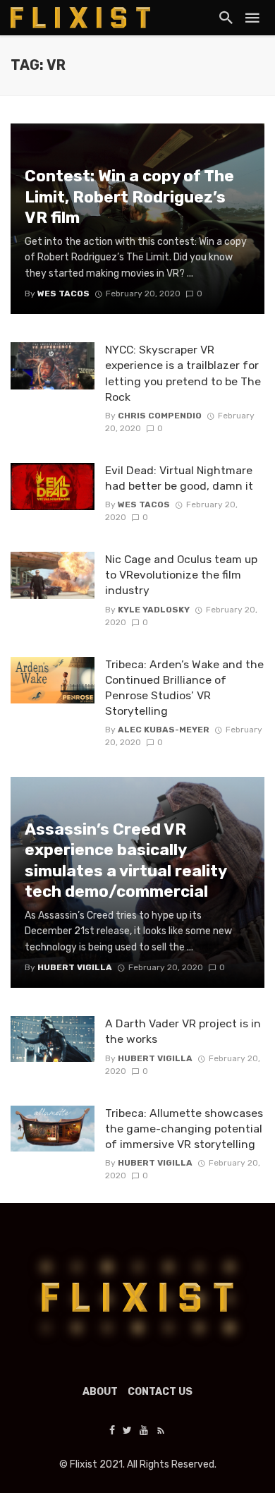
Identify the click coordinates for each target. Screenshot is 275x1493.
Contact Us (160, 1392)
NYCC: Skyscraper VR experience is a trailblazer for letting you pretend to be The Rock (183, 373)
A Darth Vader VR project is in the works (183, 1031)
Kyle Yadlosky (154, 610)
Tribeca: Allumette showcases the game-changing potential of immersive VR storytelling (184, 1128)
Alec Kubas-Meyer (163, 730)
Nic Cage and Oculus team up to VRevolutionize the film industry (181, 574)
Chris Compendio (160, 416)
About (100, 1392)
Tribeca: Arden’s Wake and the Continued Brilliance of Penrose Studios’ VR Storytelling (184, 688)
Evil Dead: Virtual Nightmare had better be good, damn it (179, 478)
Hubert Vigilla (155, 1058)
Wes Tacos (144, 504)
